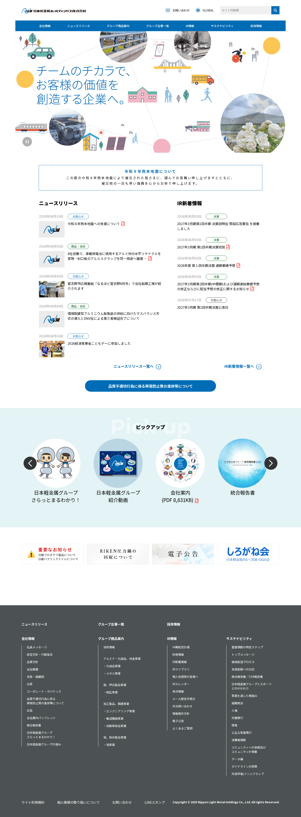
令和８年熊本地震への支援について (94, 223)
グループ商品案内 (118, 26)
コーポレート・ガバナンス (44, 691)
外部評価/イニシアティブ (248, 774)
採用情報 (256, 26)
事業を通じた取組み (244, 696)
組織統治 (237, 703)
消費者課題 (239, 740)
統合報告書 (34, 725)
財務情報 (178, 654)
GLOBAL (208, 10)
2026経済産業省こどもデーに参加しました (99, 343)
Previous (30, 463)
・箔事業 (109, 745)
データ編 (237, 759)
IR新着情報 (179, 662)
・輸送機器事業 (113, 718)
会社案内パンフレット (41, 718)
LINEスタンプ (155, 802)
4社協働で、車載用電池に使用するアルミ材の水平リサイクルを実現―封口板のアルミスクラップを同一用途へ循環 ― (114, 256)
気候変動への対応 (243, 669)
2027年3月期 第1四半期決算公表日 (202, 307)
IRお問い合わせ (182, 706)
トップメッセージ (243, 654)
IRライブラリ (181, 669)
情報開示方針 (181, 713)
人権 (234, 710)
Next (270, 463)
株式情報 (178, 691)
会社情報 (45, 26)
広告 (30, 710)
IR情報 (190, 26)
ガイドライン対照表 (244, 766)
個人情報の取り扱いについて (78, 802)
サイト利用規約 (33, 802)
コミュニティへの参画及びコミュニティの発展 (249, 749)
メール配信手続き (183, 699)
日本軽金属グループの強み (44, 744)
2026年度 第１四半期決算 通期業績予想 (206, 265)
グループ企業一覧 (157, 26)
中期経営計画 (181, 647)
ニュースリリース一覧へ (133, 366)
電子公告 (178, 721)
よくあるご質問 (182, 728)
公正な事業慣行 (242, 733)
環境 (234, 725)
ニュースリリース (78, 26)
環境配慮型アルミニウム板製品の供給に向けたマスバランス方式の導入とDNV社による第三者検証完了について (113, 316)
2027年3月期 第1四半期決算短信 (201, 247)
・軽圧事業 (110, 692)
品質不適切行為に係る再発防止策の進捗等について (150, 386)
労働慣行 (237, 718)
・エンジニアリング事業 (119, 711)
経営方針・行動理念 (40, 654)
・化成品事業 (112, 666)
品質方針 (32, 662)
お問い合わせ (122, 802)
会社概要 (32, 669)
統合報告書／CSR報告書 (247, 677)
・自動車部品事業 (114, 726)
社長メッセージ (37, 647)
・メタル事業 (112, 673)
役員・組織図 (35, 677)
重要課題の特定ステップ (247, 647)
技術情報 (109, 647)
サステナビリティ (222, 26)
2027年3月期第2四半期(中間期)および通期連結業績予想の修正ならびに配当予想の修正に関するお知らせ (218, 286)
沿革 (30, 684)
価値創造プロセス (243, 662)
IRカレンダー (181, 684)
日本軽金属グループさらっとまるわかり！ (41, 735)
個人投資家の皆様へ (185, 677)
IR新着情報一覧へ (239, 366)
